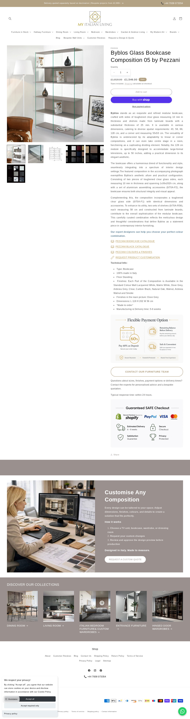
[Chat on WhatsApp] (182, 711)
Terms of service (77, 711)
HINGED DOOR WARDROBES (161, 627)
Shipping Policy (101, 656)
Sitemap (107, 661)
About (47, 656)
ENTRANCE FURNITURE (131, 625)
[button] (10, 19)
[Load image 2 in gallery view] (36, 154)
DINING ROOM (16, 625)
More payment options (141, 107)
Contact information (109, 711)
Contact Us (86, 656)
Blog (76, 656)
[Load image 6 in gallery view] (16, 174)
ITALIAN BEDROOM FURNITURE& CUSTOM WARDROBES (94, 629)
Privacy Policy (85, 661)
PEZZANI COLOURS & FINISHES (134, 252)
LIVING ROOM (52, 625)
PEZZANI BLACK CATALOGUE (132, 246)
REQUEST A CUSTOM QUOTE (125, 559)
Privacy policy (10, 713)
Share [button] (116, 455)
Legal (97, 661)
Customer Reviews (62, 656)
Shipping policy (93, 711)
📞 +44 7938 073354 (172, 3)
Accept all (30, 699)
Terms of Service (135, 656)
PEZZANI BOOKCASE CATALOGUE (135, 241)
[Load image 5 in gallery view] (95, 154)
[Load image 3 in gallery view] (55, 154)
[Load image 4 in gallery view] (75, 154)
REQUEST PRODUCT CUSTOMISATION (138, 257)
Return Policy (117, 656)
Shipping (128, 84)
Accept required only (30, 706)
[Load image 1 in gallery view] (16, 154)
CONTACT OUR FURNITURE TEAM (147, 371)
